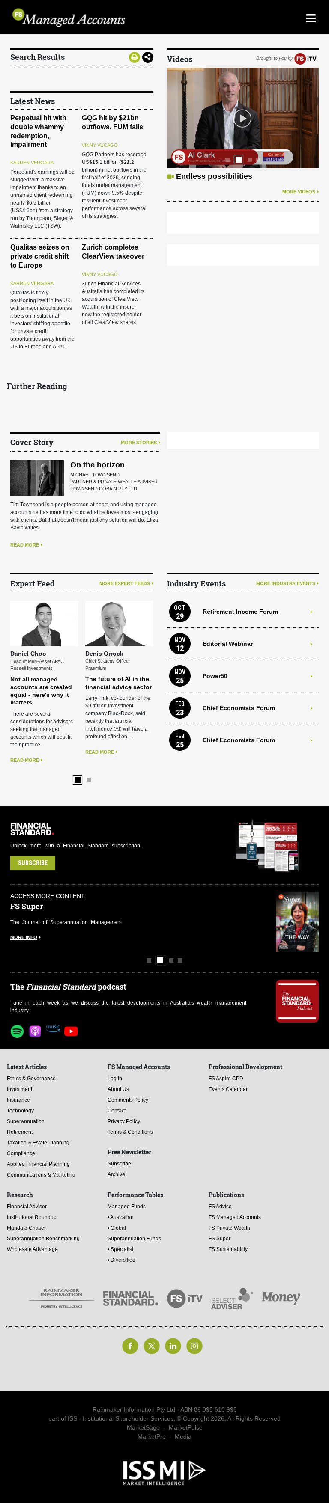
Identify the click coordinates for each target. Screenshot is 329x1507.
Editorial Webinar (228, 643)
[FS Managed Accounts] (125, 17)
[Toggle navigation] (310, 17)
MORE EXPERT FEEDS (124, 583)
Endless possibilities (214, 176)
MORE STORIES (139, 442)
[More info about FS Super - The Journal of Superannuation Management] (297, 922)
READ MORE (24, 544)
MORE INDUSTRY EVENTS (285, 583)
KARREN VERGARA (32, 162)
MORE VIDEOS (298, 191)
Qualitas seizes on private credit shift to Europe (39, 256)
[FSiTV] (305, 58)
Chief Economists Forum (239, 707)
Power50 (215, 675)
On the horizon (97, 465)
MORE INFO (23, 937)
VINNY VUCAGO (100, 145)
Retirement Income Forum (240, 611)
